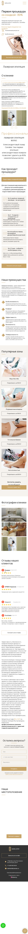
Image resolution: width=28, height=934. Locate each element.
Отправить (14, 769)
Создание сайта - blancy (14, 875)
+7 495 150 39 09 (12, 865)
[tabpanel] (14, 228)
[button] (14, 57)
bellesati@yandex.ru (13, 868)
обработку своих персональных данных (14, 774)
